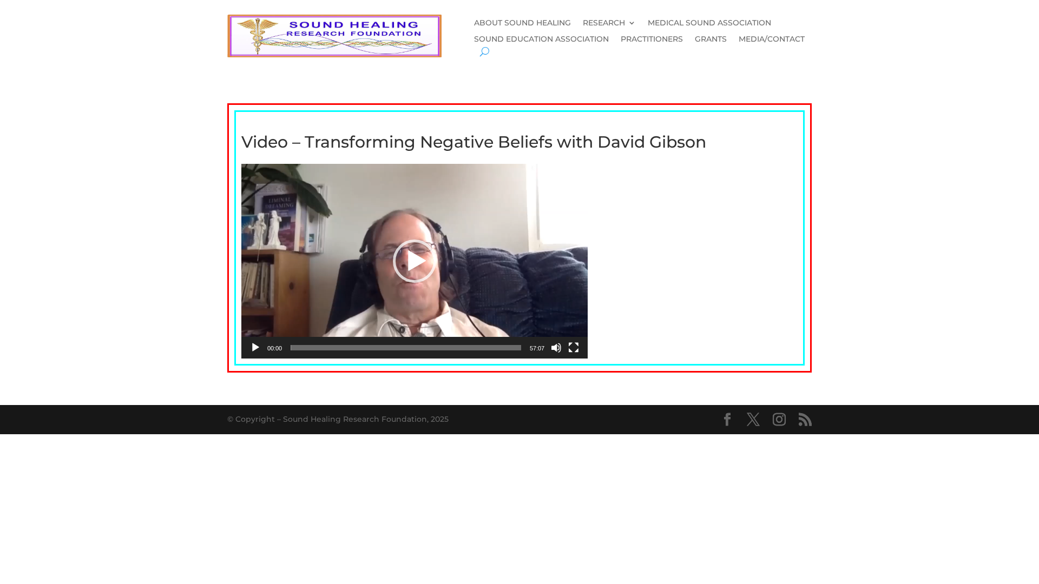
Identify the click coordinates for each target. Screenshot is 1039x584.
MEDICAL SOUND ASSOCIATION (709, 23)
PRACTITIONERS (652, 39)
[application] (414, 261)
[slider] (406, 347)
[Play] (255, 347)
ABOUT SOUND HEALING (522, 23)
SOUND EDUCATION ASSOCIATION (541, 39)
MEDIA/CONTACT (772, 39)
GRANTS (711, 39)
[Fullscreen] (573, 347)
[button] (414, 261)
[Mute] (556, 347)
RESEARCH (604, 23)
